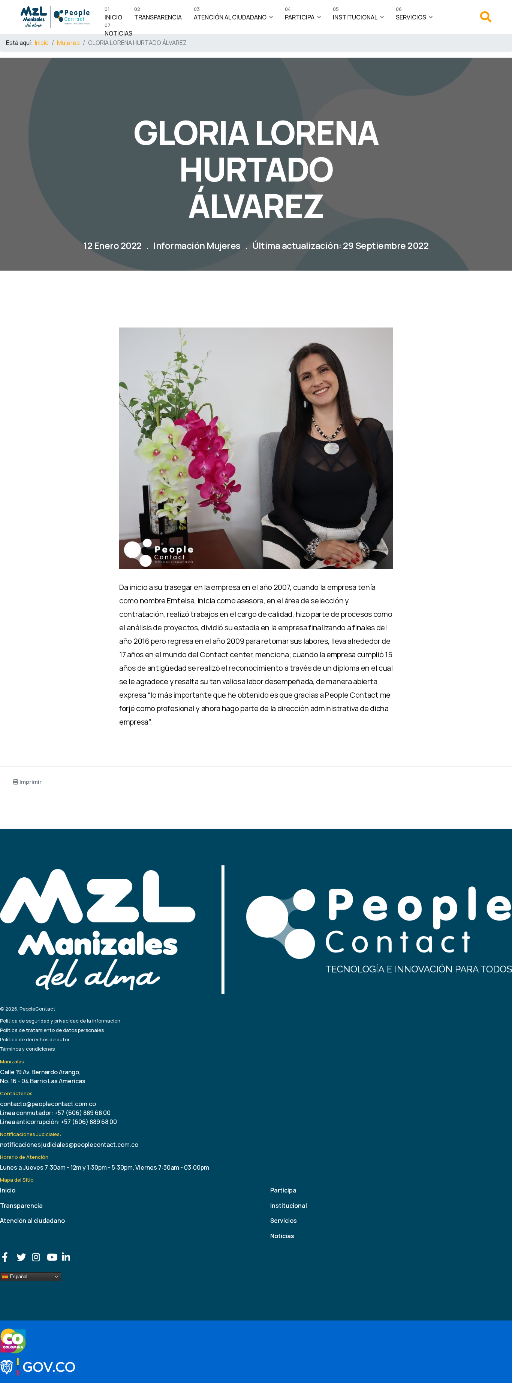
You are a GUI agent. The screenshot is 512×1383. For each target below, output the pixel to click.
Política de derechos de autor (35, 1039)
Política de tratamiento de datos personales (52, 1030)
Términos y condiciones (27, 1048)
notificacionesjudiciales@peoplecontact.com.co (69, 1144)
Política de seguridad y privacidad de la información (60, 1020)
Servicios (411, 15)
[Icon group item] (7, 1255)
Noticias (118, 31)
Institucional (355, 15)
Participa (299, 15)
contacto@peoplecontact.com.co (48, 1104)
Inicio (113, 15)
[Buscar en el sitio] (485, 19)
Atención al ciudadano (230, 15)
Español (17, 1276)
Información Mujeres (197, 245)
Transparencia (158, 15)
